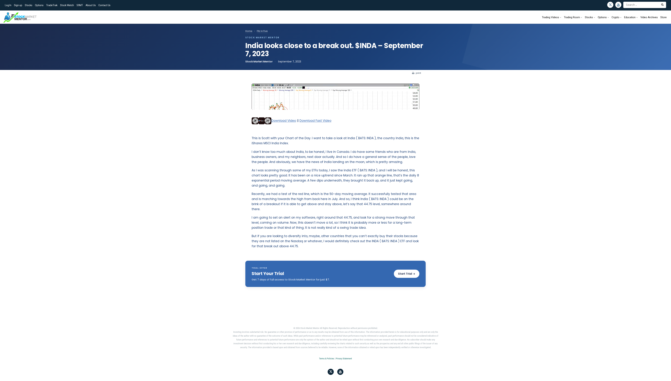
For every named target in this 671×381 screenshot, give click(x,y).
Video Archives (649, 17)
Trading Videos (550, 17)
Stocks (28, 5)
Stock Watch (67, 5)
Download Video (283, 121)
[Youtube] (618, 5)
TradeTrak (51, 5)
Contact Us (104, 5)
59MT (80, 5)
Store (663, 17)
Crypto (615, 17)
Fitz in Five (262, 31)
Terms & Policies (326, 358)
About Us (91, 5)
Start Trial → (406, 274)
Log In (8, 5)
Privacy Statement (344, 358)
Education (630, 17)
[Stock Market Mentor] (20, 17)
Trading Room (572, 17)
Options (39, 5)
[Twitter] (610, 5)
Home (248, 31)
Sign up (18, 5)
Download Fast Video (315, 121)
